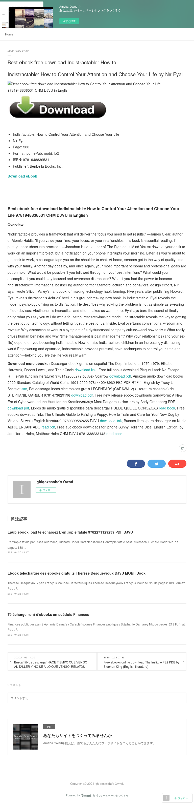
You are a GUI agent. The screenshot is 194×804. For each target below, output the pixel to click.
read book (167, 407)
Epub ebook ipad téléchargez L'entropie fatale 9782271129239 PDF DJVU (70, 532)
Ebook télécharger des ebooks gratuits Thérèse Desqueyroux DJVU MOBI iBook (77, 573)
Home (9, 34)
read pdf (48, 426)
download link (85, 369)
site (24, 388)
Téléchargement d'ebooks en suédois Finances (48, 614)
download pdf (120, 376)
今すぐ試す (69, 21)
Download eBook (22, 176)
